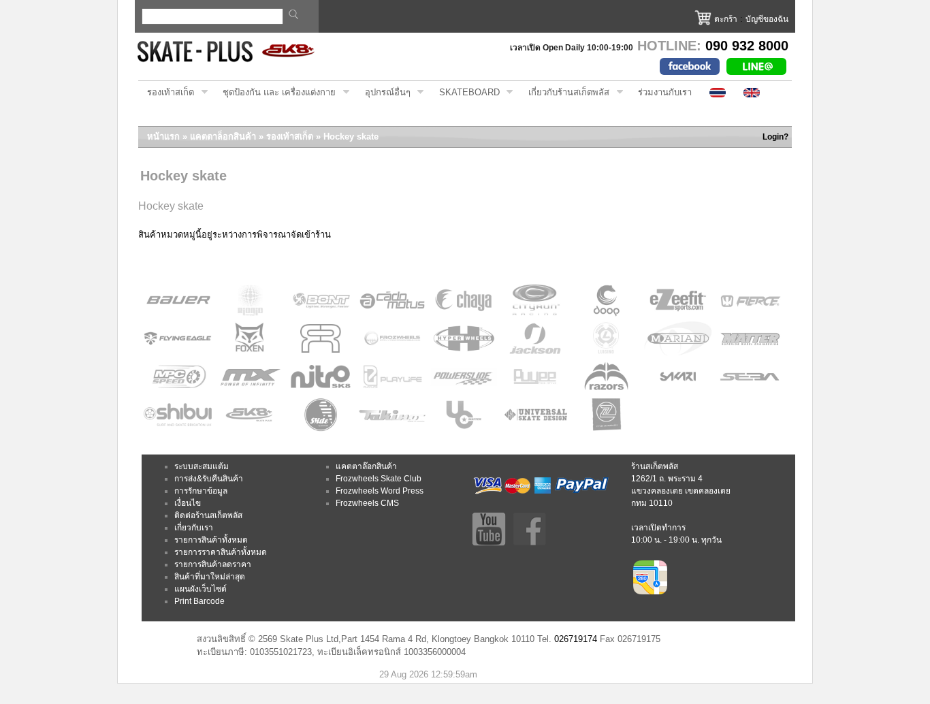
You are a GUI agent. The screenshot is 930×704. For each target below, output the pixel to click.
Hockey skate (351, 136)
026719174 (575, 639)
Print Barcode (199, 601)
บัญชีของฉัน (766, 19)
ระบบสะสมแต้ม (201, 466)
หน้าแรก (163, 136)
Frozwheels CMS (367, 503)
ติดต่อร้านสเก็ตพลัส (208, 515)
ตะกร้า (725, 19)
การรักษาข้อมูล (200, 491)
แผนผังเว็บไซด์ (200, 589)
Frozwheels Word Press (379, 491)
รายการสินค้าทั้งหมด (211, 540)
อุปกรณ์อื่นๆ (383, 92)
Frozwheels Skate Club (378, 478)
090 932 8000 (746, 45)
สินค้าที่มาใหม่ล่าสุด (209, 576)
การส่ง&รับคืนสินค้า (208, 478)
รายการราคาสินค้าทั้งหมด (220, 552)
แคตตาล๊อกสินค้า (366, 466)
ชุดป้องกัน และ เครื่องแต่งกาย (275, 92)
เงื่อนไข (187, 503)
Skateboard (465, 92)
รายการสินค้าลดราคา (212, 564)
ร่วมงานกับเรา (665, 92)
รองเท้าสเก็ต (166, 92)
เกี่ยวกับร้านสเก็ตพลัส (564, 92)
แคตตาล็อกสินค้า (223, 136)
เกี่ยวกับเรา (193, 527)
